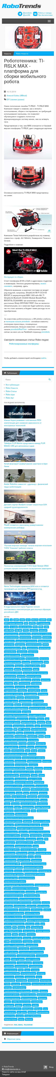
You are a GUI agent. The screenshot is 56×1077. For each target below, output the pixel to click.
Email (20, 1025)
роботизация (43, 906)
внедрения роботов (13, 673)
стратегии (9, 966)
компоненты (20, 761)
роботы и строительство (15, 920)
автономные (25, 637)
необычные (42, 803)
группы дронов (11, 701)
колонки (32, 754)
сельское (31, 934)
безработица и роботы (14, 658)
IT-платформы (43, 623)
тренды (8, 987)
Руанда (21, 927)
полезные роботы (28, 849)
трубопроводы (19, 987)
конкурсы (47, 761)
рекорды (36, 902)
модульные (9, 793)
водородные (10, 676)
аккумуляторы (45, 641)
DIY (49, 620)
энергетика (9, 1016)
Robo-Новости (22, 53)
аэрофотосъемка (12, 655)
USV (46, 627)
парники (24, 835)
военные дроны (33, 676)
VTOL (25, 630)
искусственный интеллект (16, 740)
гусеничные (38, 701)
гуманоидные (25, 701)
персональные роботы (14, 839)
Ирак (41, 736)
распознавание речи (13, 895)
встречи (36, 680)
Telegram (28, 1025)
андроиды (20, 644)
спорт (7, 959)
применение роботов (33, 867)
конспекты (9, 764)
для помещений (40, 704)
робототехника (11, 909)
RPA (41, 627)
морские (43, 793)
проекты (18, 871)
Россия (8, 927)
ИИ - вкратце (24, 729)
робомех (8, 906)
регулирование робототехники (18, 902)
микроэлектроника (13, 789)
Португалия (22, 853)
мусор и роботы (19, 796)
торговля (15, 984)
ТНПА (7, 984)
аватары (33, 630)
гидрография (10, 690)
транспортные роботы (41, 984)
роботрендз (24, 909)
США (21, 970)
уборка (35, 991)
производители (30, 871)
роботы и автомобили (14, 913)
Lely (6, 627)
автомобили (25, 634)
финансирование (12, 998)
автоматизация (11, 634)
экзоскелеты (10, 1012)
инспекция (40, 733)
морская (34, 793)
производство (45, 871)
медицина (39, 782)
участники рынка (28, 994)
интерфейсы (20, 736)
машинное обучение (24, 782)
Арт (23, 648)
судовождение (36, 966)
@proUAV (26, 15)
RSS (15, 1025)
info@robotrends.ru (12, 1069)
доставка (26, 711)
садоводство (37, 927)
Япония (29, 1019)
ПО (46, 839)
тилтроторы (46, 980)
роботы (47, 909)
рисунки (45, 902)
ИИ (15, 729)
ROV (35, 627)
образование (21, 814)
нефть (17, 807)
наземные (9, 800)
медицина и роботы (13, 786)
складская (27, 941)
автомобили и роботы (41, 634)
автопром (37, 637)
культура (38, 768)
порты (31, 853)
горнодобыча (34, 690)
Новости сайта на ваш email (14, 1071)
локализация (20, 779)
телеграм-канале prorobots (17, 321)
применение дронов (13, 867)
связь (15, 934)
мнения (26, 789)
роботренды (37, 909)
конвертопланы (34, 761)
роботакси (31, 906)
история (22, 743)
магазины (9, 782)
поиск (35, 846)
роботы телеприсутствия (38, 920)
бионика (25, 662)
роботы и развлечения (33, 917)
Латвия (38, 772)
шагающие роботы (13, 1008)
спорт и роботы (32, 959)
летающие (24, 775)
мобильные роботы (39, 789)
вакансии (9, 669)
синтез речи (16, 941)
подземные (39, 842)
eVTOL (32, 623)
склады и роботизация (14, 945)
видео (36, 669)
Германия (9, 687)
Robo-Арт (10, 397)
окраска (45, 825)
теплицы (41, 973)
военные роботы (12, 680)
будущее (19, 665)
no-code (13, 627)
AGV (6, 620)
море (26, 793)
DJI (26, 623)
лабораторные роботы (23, 772)
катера (31, 747)
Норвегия (9, 810)
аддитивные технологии (26, 641)
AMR (16, 620)
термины (19, 977)
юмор (21, 1019)
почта (30, 856)
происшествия (11, 878)
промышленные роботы (15, 881)
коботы (42, 750)
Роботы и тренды (45, 13)
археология (32, 648)
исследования (11, 743)
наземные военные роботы (27, 800)
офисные (23, 832)
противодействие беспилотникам (19, 885)
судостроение (11, 970)
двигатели (26, 704)
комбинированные (13, 757)
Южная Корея (11, 1019)
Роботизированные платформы (24, 343)
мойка (19, 793)
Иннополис (29, 733)
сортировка (24, 948)
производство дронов (14, 874)
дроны (32, 719)
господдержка (30, 694)
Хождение (9, 1005)
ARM (22, 620)
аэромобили (10, 651)
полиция (42, 849)
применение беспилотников (34, 863)
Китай (34, 750)
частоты (27, 1005)
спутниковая (10, 962)
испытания (33, 740)
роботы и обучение (13, 917)
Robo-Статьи (11, 391)
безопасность (27, 655)
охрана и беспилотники (39, 832)
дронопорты (22, 719)
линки (41, 775)
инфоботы (32, 736)
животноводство (28, 722)
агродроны (9, 641)
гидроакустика (32, 687)
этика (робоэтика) (32, 1016)
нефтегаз (9, 807)
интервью (9, 736)
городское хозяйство (13, 694)
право (37, 856)
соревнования (11, 948)
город (44, 690)
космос (30, 768)
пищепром (30, 839)
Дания (17, 704)
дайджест (9, 704)
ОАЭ (33, 810)
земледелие (19, 726)
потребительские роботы (15, 856)
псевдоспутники (42, 885)
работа (8, 888)
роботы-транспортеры (14, 924)
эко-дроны (21, 1012)
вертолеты (26, 669)
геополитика (24, 683)
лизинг (34, 775)
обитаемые (42, 810)
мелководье (29, 786)
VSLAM (18, 630)
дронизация (10, 719)
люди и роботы (34, 779)
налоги (44, 800)
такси (27, 970)
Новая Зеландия (42, 807)
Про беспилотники (45, 15)
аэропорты (22, 651)
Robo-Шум (10, 394)
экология (32, 1012)
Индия (19, 733)
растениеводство (31, 895)
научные (15, 803)
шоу (45, 1008)
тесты (38, 977)
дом (48, 708)
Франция (42, 998)
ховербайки (37, 1001)
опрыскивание (11, 832)
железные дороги (12, 722)
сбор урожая (28, 931)
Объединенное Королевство (27, 825)
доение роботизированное (16, 708)
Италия (31, 743)
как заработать (11, 747)
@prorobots (27, 13)
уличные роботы (12, 994)
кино (28, 750)
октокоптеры (10, 828)
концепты (33, 764)
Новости (7, 53)
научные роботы (28, 803)
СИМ (7, 941)
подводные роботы (24, 842)
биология (44, 658)
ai (11, 620)
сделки (22, 934)
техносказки (33, 980)
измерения (46, 726)
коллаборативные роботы (16, 754)
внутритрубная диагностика (35, 673)
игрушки (29, 726)
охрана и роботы (12, 835)
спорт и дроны (18, 959)
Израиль (8, 729)
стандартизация (24, 962)
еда (47, 719)
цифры (18, 1005)
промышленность (26, 878)
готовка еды (10, 697)
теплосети (9, 977)
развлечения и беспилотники (25, 888)
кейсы (7, 750)
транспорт (25, 984)
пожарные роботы (23, 846)
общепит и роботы (41, 821)
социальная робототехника (31, 952)
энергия (19, 1016)
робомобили (19, 906)
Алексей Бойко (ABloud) (17, 95)
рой (42, 924)
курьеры (8, 772)
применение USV (12, 863)
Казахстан (40, 743)
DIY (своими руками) (15, 99)
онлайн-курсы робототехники (30, 828)
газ (16, 683)
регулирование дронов (29, 899)
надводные (43, 796)
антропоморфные (12, 648)
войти (43, 358)
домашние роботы (13, 711)
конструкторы (21, 764)
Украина (43, 991)
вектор (17, 669)
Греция (20, 697)
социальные (10, 955)
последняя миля (43, 853)
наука (7, 803)
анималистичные (33, 644)
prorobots (45, 332)
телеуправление (28, 973)
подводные (9, 842)
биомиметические (12, 662)
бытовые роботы (32, 665)
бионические (36, 662)
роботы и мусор (32, 913)
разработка (41, 892)
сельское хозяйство (13, 938)
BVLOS (35, 620)
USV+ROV (9, 630)
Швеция (38, 1008)
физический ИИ (44, 994)
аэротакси (33, 651)
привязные (36, 860)
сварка (8, 934)
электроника (43, 1012)
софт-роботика (11, 952)
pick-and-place (25, 627)
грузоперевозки (31, 697)
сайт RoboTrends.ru (13, 931)
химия (7, 1001)
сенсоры (27, 938)
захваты (8, 726)
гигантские (19, 687)
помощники (10, 853)
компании (9, 761)
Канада (23, 747)
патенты (46, 835)
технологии (9, 980)
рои (37, 924)
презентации (10, 860)
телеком (35, 970)
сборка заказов (42, 931)
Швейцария (28, 1008)
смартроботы (31, 945)
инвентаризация (39, 729)
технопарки (21, 980)
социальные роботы (26, 955)
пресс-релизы (24, 860)
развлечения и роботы (14, 892)
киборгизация (18, 750)
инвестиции (10, 733)
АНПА (45, 644)
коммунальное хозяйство (33, 757)
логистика (9, 779)
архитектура (44, 648)
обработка (9, 814)
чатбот (35, 1005)
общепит (27, 821)
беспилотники (32, 658)
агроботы (47, 637)
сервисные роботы (41, 938)
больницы (9, 665)
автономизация (11, 637)
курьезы (47, 768)
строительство (21, 966)
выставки (9, 683)
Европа (40, 719)
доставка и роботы (37, 715)
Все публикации (12, 384)
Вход (51, 1067)
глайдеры (22, 690)
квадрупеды (41, 747)
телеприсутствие (12, 973)
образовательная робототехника (19, 818)
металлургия (41, 786)
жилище (41, 722)
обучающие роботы (13, 821)
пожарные (9, 846)
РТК (14, 927)
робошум (30, 924)
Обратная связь (13, 1039)
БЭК (43, 665)
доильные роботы (37, 708)
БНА (46, 662)
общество (9, 825)
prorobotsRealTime (19, 329)
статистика (37, 962)
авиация (43, 630)
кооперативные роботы (15, 768)
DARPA (43, 620)
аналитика (9, 644)
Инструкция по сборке (13, 277)
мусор (7, 796)
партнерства (35, 835)
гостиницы (42, 694)
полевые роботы (12, 849)
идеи (37, 726)
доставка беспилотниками (16, 715)
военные (21, 676)
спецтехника (42, 955)
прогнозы (9, 871)
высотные (45, 680)
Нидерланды (27, 807)
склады (37, 941)
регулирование (11, 899)
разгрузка (30, 892)
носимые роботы (22, 810)
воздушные (26, 680)
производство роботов (34, 874)
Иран (47, 736)
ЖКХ (48, 722)
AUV (28, 620)
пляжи (40, 839)
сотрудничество (37, 948)
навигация (32, 796)
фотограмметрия (29, 998)
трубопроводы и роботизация (17, 991)
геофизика (36, 683)
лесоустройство (11, 775)
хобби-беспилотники (21, 1001)
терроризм (29, 977)
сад (28, 927)
